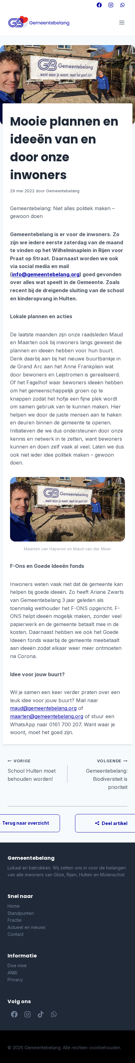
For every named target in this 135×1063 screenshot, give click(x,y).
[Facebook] (99, 5)
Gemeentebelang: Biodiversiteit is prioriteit (106, 774)
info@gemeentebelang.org (45, 274)
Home (14, 906)
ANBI (12, 972)
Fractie (15, 920)
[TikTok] (40, 1014)
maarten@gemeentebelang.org (46, 716)
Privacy (15, 979)
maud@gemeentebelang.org (43, 708)
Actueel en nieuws (27, 927)
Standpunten (21, 913)
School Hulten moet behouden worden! (32, 770)
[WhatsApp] (122, 5)
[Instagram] (111, 5)
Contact (16, 934)
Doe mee (17, 965)
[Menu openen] (121, 22)
